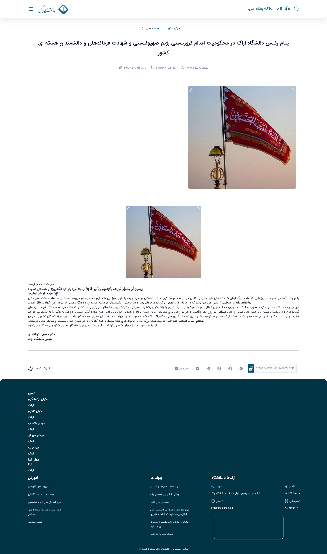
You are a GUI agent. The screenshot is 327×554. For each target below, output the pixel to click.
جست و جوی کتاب (160, 502)
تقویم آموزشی (35, 522)
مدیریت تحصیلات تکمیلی (41, 494)
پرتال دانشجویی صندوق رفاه (164, 494)
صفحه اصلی (152, 28)
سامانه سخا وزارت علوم (161, 534)
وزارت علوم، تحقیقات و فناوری (165, 487)
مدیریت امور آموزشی (39, 487)
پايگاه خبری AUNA (260, 9)
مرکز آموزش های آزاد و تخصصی (44, 502)
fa (282, 19)
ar (282, 26)
